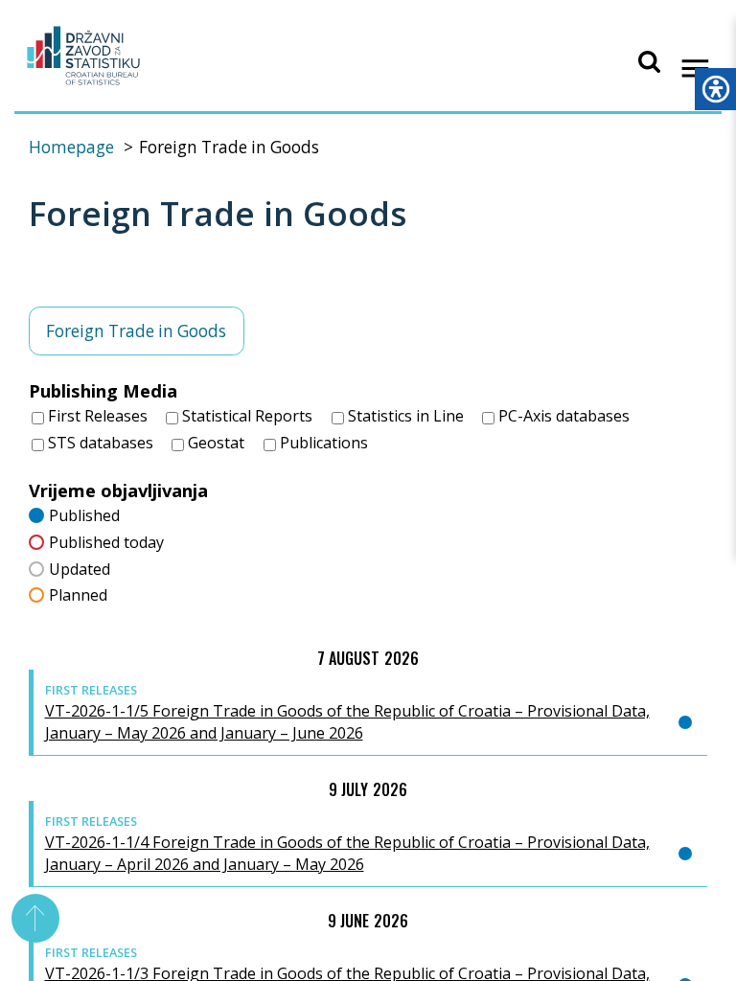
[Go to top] (36, 918)
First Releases (96, 415)
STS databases (98, 442)
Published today (106, 542)
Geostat (214, 442)
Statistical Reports (245, 415)
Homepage (71, 147)
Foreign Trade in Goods (136, 331)
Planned (78, 594)
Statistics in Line (404, 415)
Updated (79, 569)
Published (84, 515)
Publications (322, 442)
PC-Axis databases (562, 415)
